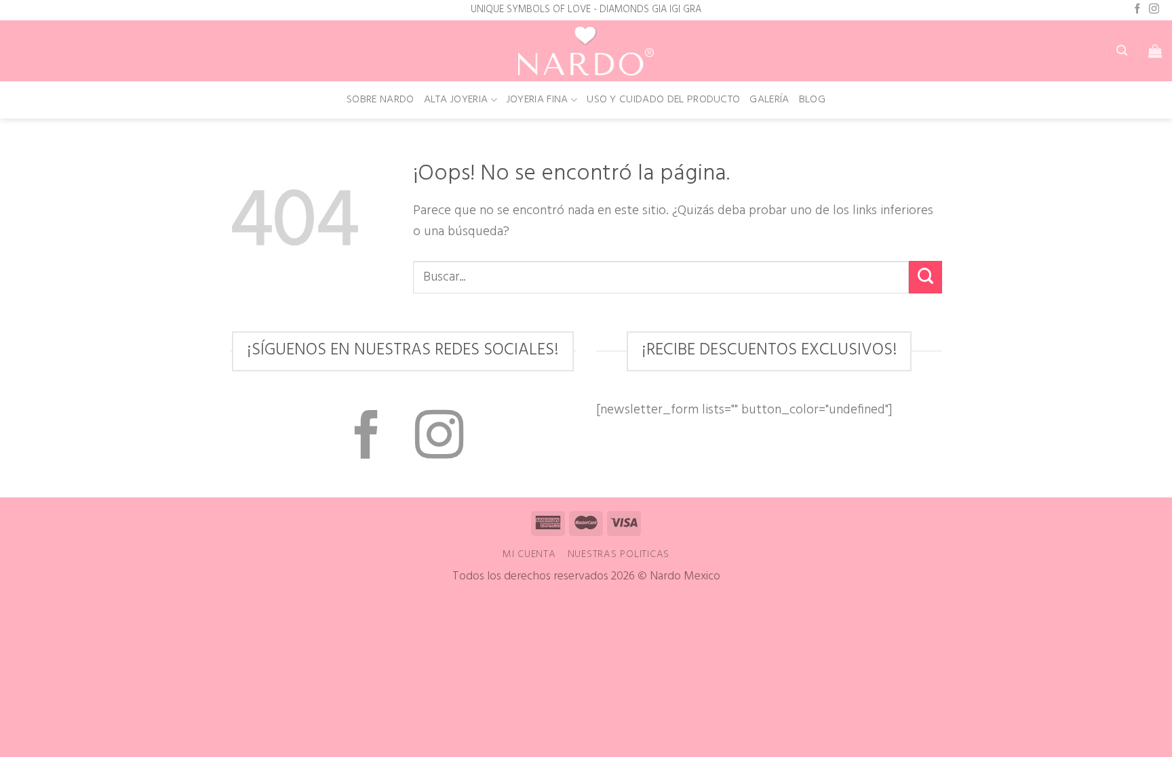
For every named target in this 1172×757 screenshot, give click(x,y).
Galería (769, 99)
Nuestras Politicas (619, 554)
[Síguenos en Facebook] (1138, 9)
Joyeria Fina (537, 99)
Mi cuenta (529, 554)
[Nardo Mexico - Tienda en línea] (586, 51)
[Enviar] (925, 277)
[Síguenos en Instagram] (1154, 9)
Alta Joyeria (456, 99)
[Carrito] (1155, 51)
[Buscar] (1121, 50)
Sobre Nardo (380, 99)
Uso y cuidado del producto (663, 99)
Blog (812, 99)
